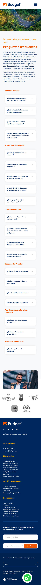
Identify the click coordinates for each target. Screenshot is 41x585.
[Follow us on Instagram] (4, 429)
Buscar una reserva (9, 486)
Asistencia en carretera (10, 463)
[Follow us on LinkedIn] (13, 429)
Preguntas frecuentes (10, 467)
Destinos (6, 474)
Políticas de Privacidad (10, 511)
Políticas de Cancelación (11, 509)
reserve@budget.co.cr (10, 451)
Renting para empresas (10, 470)
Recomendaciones (9, 461)
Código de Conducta (9, 507)
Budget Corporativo (9, 472)
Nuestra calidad (8, 503)
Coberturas (6, 490)
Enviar (32, 546)
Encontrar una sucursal (10, 488)
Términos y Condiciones (11, 516)
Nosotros (6, 505)
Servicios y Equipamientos (11, 493)
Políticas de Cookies (9, 514)
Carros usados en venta (11, 476)
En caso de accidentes (10, 465)
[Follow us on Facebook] (8, 429)
